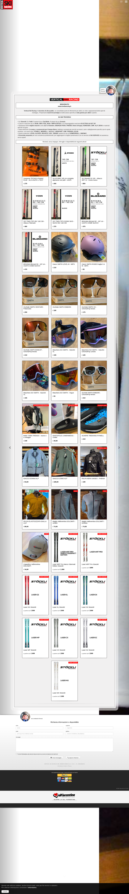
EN (121, 1)
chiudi (5, 891)
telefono (67, 731)
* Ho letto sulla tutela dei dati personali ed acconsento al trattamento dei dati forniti (37, 754)
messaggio (18, 737)
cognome (68, 725)
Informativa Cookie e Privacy (65, 766)
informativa (32, 887)
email (17, 731)
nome (17, 725)
